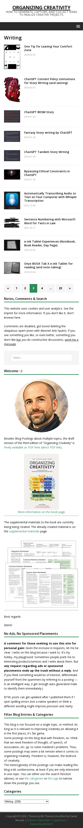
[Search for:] (41, 357)
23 (60, 288)
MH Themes (47, 816)
